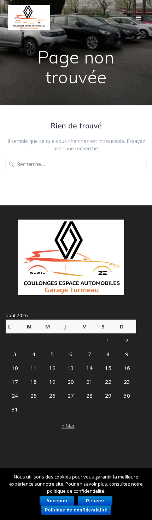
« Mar (68, 425)
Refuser (95, 500)
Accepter (57, 500)
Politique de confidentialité (76, 510)
